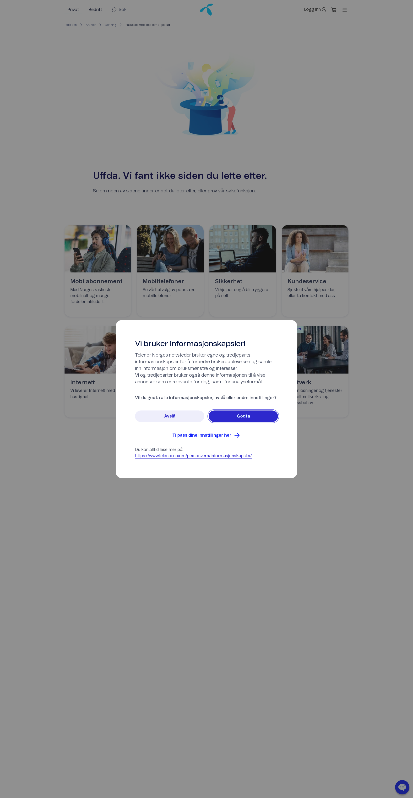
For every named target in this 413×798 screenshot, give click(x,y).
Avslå (169, 416)
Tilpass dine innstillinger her (201, 435)
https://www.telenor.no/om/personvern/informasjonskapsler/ (193, 456)
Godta (243, 416)
